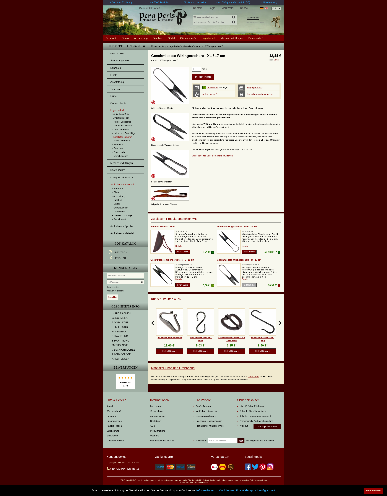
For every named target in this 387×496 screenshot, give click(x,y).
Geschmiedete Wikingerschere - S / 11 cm (172, 260)
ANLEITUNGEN (120, 359)
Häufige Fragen (114, 425)
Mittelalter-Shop (158, 46)
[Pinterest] (262, 466)
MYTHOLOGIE (120, 345)
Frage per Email (254, 87)
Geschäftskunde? (149, 8)
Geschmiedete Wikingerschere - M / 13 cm (239, 260)
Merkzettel (227, 8)
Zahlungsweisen (158, 416)
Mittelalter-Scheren (192, 46)
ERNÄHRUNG (120, 336)
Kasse (244, 8)
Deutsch (121, 252)
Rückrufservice (114, 421)
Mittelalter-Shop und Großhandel (173, 368)
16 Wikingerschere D (213, 46)
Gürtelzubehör (188, 38)
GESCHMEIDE (120, 318)
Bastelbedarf (255, 38)
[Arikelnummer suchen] (233, 21)
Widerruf (243, 425)
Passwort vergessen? (115, 291)
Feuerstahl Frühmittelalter (170, 338)
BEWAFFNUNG (120, 340)
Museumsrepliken (115, 440)
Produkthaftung (157, 430)
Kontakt (197, 8)
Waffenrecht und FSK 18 (162, 440)
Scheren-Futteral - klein (162, 226)
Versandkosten (157, 411)
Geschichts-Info (125, 306)
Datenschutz (113, 430)
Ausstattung (141, 38)
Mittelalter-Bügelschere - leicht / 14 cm (237, 226)
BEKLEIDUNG (120, 327)
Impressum (155, 406)
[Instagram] (270, 466)
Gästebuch (155, 421)
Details (178, 246)
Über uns (154, 435)
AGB (152, 425)
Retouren (111, 416)
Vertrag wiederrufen (267, 426)
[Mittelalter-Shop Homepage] (163, 17)
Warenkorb (253, 17)
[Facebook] (248, 466)
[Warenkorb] (276, 21)
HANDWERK (119, 331)
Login (212, 8)
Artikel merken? (209, 94)
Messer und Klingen (232, 38)
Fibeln (125, 38)
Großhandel (253, 376)
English (120, 258)
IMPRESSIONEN (121, 313)
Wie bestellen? (114, 411)
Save (153, 102)
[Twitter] (255, 466)
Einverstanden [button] (373, 490)
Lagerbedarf (174, 46)
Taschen (157, 38)
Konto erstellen (113, 287)
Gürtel (171, 38)
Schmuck (111, 38)
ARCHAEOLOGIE (121, 354)
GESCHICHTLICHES (123, 349)
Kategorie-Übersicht (121, 177)
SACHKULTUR (120, 322)
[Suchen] (233, 16)
